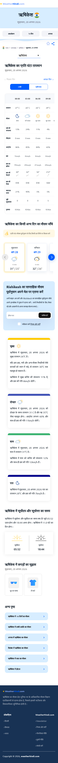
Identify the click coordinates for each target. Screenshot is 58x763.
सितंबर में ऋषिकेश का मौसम (18, 648)
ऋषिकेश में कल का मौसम (17, 658)
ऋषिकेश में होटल (14, 669)
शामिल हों (45, 315)
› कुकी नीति (39, 739)
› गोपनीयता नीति (41, 733)
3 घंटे (19, 87)
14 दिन (30, 33)
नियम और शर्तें (35, 324)
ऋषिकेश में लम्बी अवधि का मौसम (19, 627)
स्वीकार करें (31, 324)
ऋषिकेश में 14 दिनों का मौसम (18, 616)
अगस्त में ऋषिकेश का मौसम (18, 637)
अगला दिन (47, 79)
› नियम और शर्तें (40, 727)
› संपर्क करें (39, 745)
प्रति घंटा (38, 87)
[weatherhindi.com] (12, 3)
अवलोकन (11, 33)
